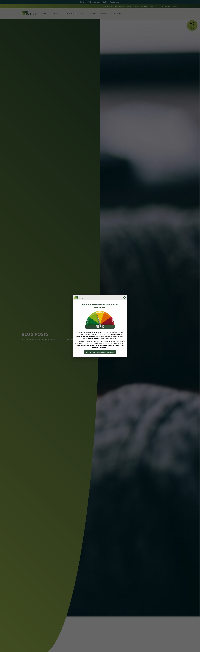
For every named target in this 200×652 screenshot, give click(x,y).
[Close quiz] (124, 297)
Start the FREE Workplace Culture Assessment (100, 352)
